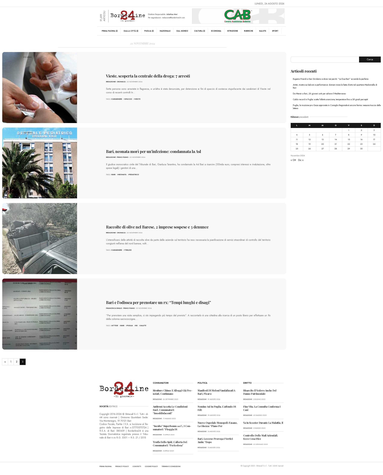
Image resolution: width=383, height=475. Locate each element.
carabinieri (117, 99)
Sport (275, 31)
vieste (137, 99)
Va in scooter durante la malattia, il (263, 422)
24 (374, 144)
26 (309, 148)
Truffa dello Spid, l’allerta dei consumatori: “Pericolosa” (170, 443)
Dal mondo (182, 31)
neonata (122, 174)
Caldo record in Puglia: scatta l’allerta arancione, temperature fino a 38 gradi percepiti (330, 99)
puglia (130, 325)
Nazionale (165, 31)
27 (323, 148)
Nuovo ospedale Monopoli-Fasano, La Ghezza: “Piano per (217, 424)
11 (297, 139)
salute (143, 325)
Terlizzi (128, 250)
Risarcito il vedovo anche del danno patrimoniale (259, 392)
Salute (262, 31)
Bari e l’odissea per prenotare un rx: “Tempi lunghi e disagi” (158, 302)
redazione (111, 81)
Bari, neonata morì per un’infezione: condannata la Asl (153, 151)
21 (336, 144)
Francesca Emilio (114, 308)
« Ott (293, 160)
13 (323, 139)
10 (374, 134)
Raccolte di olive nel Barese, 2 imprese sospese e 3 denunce (157, 227)
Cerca (370, 59)
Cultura (198, 31)
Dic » (300, 160)
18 (297, 144)
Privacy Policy (122, 466)
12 (309, 139)
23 (361, 144)
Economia (216, 31)
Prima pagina (108, 31)
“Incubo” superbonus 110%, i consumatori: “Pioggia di (172, 427)
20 (322, 144)
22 (349, 144)
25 (297, 148)
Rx (136, 325)
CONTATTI (137, 466)
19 (309, 144)
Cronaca (121, 81)
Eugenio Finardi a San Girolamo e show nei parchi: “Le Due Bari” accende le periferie (330, 78)
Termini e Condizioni (171, 466)
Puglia (147, 31)
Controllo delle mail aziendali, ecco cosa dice (260, 437)
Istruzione (232, 31)
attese (115, 325)
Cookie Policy (151, 466)
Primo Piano (122, 157)
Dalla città (130, 31)
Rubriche (248, 31)
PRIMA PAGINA (105, 466)
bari (113, 174)
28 (336, 148)
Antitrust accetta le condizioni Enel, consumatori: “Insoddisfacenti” (170, 410)
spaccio (128, 99)
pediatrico (134, 174)
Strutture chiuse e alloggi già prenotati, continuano (172, 392)
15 (349, 139)
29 (349, 148)
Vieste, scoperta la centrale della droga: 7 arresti (148, 75)
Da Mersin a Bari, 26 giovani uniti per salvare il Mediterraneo (319, 93)
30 (361, 148)
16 (361, 139)
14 (336, 139)
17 (374, 139)
